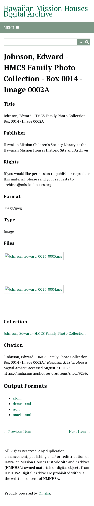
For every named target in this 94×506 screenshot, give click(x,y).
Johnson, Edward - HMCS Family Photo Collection (45, 333)
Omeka (44, 493)
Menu (9, 27)
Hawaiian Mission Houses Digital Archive (46, 11)
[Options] (80, 42)
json (16, 409)
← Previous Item (17, 431)
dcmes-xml (22, 403)
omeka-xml (22, 414)
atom (17, 398)
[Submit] (87, 42)
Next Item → (79, 431)
